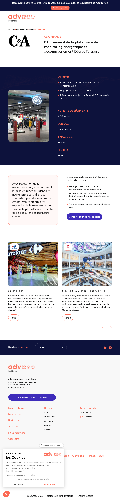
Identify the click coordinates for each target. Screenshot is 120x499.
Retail (31, 29)
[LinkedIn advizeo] (105, 347)
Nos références (22, 29)
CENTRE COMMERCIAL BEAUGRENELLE (84, 291)
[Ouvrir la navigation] (109, 17)
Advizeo (11, 29)
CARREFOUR (15, 291)
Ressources (50, 408)
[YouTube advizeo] (110, 347)
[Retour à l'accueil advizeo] (21, 18)
